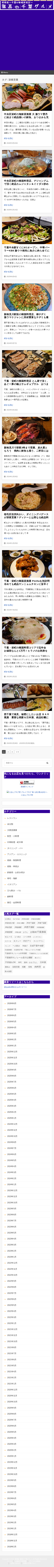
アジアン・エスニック (17, 854)
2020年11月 (12, 1396)
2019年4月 (11, 1510)
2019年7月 (11, 1492)
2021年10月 (12, 1341)
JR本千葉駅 (30, 923)
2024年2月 (11, 1178)
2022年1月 (11, 1323)
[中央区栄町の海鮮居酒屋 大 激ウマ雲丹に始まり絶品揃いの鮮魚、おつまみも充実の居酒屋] (27, 97)
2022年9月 (11, 1281)
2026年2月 (11, 1039)
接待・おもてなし (31, 962)
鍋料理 (10, 896)
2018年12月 (12, 1534)
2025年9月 (11, 1070)
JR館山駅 (18, 932)
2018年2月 (11, 1546)
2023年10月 (12, 1202)
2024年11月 (12, 1130)
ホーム (9, 1561)
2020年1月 (11, 1456)
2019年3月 (11, 1516)
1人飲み (8, 919)
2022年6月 (11, 1299)
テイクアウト (39, 941)
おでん (25, 932)
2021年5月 (11, 1365)
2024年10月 (12, 1136)
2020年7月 (11, 1420)
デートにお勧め (34, 1561)
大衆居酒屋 (12, 830)
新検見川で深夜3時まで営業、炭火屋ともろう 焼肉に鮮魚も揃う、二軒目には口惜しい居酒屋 (26, 450)
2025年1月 (11, 1118)
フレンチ (7, 946)
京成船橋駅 (8, 950)
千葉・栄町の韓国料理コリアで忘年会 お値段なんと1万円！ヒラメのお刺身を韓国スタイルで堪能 (26, 650)
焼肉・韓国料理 (14, 860)
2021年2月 (11, 1377)
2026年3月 (11, 1033)
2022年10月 (12, 1275)
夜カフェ (38, 958)
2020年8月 (11, 1414)
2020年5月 (11, 1432)
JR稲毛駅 (8, 927)
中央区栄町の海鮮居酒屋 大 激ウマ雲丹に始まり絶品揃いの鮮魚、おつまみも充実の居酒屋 (26, 117)
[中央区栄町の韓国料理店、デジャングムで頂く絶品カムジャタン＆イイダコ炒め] (27, 163)
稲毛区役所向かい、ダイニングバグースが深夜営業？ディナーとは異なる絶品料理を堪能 (26, 517)
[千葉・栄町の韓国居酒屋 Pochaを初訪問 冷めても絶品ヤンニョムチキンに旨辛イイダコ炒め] (27, 564)
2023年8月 (11, 1214)
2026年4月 (11, 1027)
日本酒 (43, 962)
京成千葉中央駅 (37, 946)
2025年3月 (11, 1106)
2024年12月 (12, 1124)
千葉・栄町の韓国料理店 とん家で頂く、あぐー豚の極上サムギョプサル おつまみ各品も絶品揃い (26, 384)
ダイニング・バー (15, 848)
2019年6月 (11, 1498)
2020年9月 (11, 1408)
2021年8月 (11, 1347)
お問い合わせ (15, 1563)
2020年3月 (11, 1444)
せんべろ (8, 937)
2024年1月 (11, 1184)
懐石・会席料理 (14, 902)
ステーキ (8, 941)
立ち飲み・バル (14, 890)
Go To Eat (16, 919)
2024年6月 (11, 1154)
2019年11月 (12, 1468)
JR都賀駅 (9, 932)
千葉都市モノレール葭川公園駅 (19, 957)
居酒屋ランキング (27, 786)
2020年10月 (12, 1402)
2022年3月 (11, 1317)
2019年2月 (11, 1522)
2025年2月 (11, 1112)
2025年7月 (11, 1082)
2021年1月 (11, 1384)
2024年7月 (11, 1148)
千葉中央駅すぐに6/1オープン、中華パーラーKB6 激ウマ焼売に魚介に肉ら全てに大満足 (27, 250)
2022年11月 (12, 1269)
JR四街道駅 (25, 919)
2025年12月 (12, 1051)
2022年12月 (12, 1263)
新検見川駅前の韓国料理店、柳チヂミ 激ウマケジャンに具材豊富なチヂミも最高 (26, 317)
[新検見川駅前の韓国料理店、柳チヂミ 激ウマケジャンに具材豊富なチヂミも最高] (27, 297)
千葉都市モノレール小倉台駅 (38, 953)
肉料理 (37, 967)
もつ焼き (18, 937)
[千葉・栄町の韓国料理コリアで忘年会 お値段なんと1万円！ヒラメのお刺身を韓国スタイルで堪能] (27, 630)
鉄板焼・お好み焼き (16, 872)
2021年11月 (12, 1335)
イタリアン (12, 884)
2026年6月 (11, 1015)
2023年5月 (11, 1233)
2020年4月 (11, 1438)
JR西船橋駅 (40, 927)
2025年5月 (11, 1094)
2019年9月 (11, 1480)
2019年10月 (12, 1474)
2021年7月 (11, 1353)
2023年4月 (11, 1239)
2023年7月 (11, 1220)
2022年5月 (11, 1305)
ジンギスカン (37, 937)
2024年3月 (11, 1172)
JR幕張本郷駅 (35, 919)
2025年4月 (11, 1100)
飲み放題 (8, 971)
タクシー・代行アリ (22, 941)
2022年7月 (11, 1293)
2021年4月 (11, 1371)
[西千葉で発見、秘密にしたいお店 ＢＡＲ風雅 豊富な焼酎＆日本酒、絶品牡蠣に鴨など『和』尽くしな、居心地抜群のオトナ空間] (27, 697)
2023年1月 (11, 1257)
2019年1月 (11, 1528)
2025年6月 (11, 1088)
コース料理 (27, 937)
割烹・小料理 (13, 836)
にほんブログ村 (27, 795)
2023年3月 (11, 1245)
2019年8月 (11, 1486)
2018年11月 (12, 1540)
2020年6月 (11, 1426)
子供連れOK (10, 962)
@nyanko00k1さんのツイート (15, 987)
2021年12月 (12, 1329)
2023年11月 (12, 1196)
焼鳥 (30, 967)
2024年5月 (11, 1160)
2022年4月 (11, 1311)
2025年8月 (11, 1076)
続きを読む (8, 138)
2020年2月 (11, 1450)
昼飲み (7, 967)
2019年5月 (11, 1504)
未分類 (10, 824)
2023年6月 (11, 1227)
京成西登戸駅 (18, 950)
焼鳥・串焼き (13, 866)
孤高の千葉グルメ (29, 1563)
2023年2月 (11, 1251)
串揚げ (25, 946)
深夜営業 (16, 967)
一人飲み (16, 946)
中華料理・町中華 (15, 842)
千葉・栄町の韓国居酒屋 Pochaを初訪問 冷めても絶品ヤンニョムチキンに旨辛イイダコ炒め (28, 584)
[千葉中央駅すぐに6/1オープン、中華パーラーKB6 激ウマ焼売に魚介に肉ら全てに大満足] (27, 230)
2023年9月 (11, 1208)
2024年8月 (11, 1142)
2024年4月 (11, 1166)
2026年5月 (11, 1021)
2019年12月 (12, 1462)
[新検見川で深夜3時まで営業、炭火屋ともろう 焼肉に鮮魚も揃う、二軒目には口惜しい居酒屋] (27, 430)
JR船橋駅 (18, 927)
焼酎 (24, 967)
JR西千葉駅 (29, 927)
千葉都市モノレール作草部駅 (16, 953)
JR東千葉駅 (41, 923)
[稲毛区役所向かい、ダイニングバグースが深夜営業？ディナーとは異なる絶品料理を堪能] (27, 497)
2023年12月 (12, 1190)
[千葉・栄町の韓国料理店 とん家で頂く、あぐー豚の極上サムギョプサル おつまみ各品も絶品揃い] (27, 364)
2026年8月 (11, 1003)
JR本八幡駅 (20, 923)
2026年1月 (11, 1045)
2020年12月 (12, 1390)
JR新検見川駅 (10, 923)
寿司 (20, 962)
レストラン (12, 818)
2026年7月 (11, 1009)
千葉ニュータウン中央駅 (32, 950)
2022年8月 (11, 1287)
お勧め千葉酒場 (38, 932)
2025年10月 (12, 1064)
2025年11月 (12, 1057)
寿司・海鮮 (12, 878)
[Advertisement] (27, 38)
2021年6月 (11, 1359)
